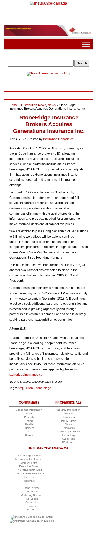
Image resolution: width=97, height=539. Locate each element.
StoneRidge (42, 388)
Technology (68, 435)
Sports (29, 435)
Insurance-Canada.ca (58, 139)
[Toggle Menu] (86, 44)
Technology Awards (29, 455)
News (52, 105)
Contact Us (32, 502)
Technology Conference (29, 459)
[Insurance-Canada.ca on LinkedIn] (32, 520)
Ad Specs (32, 498)
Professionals (68, 402)
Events (68, 413)
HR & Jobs (68, 442)
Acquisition (25, 388)
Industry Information (68, 409)
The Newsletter (29, 473)
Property (29, 417)
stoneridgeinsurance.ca (25, 375)
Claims (68, 424)
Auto (29, 413)
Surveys (29, 477)
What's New (32, 487)
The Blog (29, 469)
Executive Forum (29, 466)
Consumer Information (29, 409)
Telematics (68, 427)
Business (29, 427)
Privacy (32, 505)
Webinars (29, 480)
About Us (32, 491)
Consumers (29, 402)
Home (13, 105)
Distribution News (33, 105)
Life (29, 431)
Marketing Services (32, 495)
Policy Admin (68, 420)
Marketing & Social (68, 431)
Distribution (68, 417)
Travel (29, 420)
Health (29, 424)
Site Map (32, 509)
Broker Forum (29, 462)
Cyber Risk (68, 438)
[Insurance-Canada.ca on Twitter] (32, 516)
